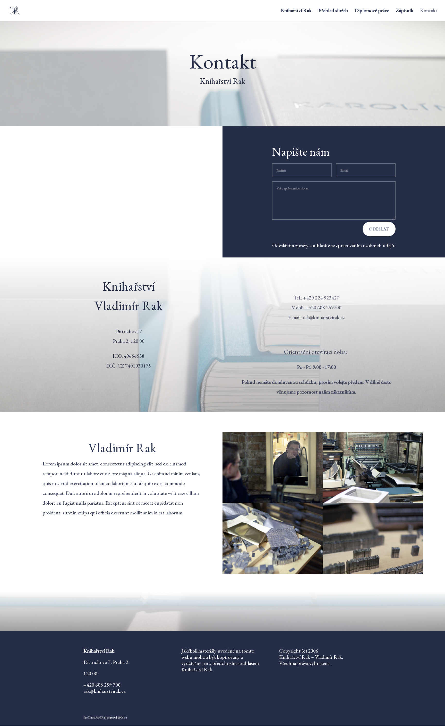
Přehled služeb (333, 11)
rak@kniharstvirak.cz (324, 317)
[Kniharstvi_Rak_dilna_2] (373, 501)
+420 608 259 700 (102, 684)
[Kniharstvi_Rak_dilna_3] (272, 572)
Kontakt (428, 11)
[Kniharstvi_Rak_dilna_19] (272, 501)
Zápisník (404, 11)
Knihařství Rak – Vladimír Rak (310, 657)
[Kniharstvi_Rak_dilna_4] (373, 572)
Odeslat (379, 229)
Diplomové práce (372, 11)
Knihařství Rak (296, 11)
